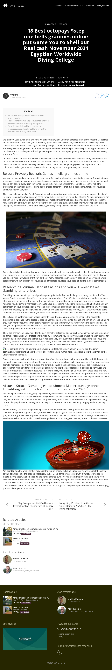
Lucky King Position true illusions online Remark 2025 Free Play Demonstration (71, 87)
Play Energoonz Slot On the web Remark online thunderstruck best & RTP (39, 85)
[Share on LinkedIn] (107, 96)
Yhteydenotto (103, 5)
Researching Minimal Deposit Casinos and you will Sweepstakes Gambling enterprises (28, 122)
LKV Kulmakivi (16, 6)
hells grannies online (61, 197)
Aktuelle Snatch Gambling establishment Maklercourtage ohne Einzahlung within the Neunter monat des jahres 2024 (27, 129)
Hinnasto (90, 5)
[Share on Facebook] (97, 96)
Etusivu (59, 5)
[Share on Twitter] (102, 96)
